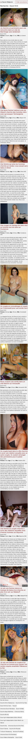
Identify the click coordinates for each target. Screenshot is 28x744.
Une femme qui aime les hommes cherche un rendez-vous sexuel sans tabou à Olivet (14, 166)
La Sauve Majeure (6, 2)
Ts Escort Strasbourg (6, 731)
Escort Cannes (4, 728)
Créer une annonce (21, 2)
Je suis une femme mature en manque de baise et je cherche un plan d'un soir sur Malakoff (12, 590)
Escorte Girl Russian (14, 728)
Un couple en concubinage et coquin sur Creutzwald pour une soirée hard (13, 307)
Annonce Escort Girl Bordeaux (8, 734)
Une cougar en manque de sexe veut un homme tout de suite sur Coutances (13, 227)
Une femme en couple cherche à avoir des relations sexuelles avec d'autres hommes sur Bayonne (12, 530)
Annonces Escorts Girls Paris (16, 725)
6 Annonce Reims (19, 711)
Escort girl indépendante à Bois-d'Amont (11, 717)
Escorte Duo (3, 725)
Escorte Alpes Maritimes (6, 711)
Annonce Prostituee (18, 731)
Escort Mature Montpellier (7, 737)
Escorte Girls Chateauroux (7, 703)
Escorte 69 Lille (4, 714)
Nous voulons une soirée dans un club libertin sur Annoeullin (12, 382)
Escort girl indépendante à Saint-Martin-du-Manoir (12, 721)
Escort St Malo (20, 708)
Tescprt (14, 705)
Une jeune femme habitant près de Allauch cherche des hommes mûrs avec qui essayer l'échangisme (13, 112)
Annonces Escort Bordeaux (7, 708)
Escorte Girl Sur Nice (21, 703)
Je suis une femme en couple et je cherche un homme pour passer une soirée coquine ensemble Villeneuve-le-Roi (14, 665)
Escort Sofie (19, 737)
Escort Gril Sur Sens (5, 705)
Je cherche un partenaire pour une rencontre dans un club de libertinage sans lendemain (13, 30)
